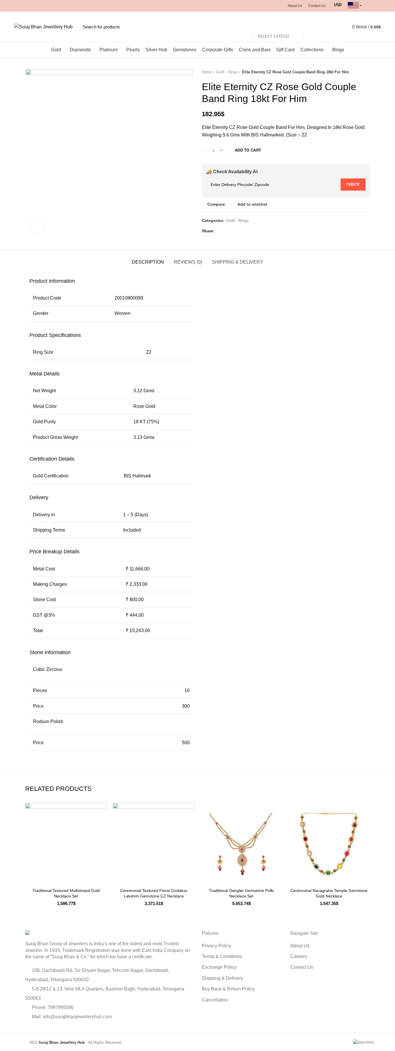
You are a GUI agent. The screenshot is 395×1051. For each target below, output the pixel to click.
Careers (298, 956)
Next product (367, 72)
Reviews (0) (188, 262)
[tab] (111, 281)
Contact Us (301, 967)
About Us (299, 945)
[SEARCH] (310, 27)
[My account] (330, 27)
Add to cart (248, 150)
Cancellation (215, 999)
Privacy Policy (216, 945)
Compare (216, 204)
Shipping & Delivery (237, 262)
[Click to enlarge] (36, 226)
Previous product (355, 72)
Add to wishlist (252, 204)
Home (207, 72)
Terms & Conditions (222, 956)
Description (148, 262)
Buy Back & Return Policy (228, 988)
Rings (233, 72)
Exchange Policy (219, 967)
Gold (220, 72)
